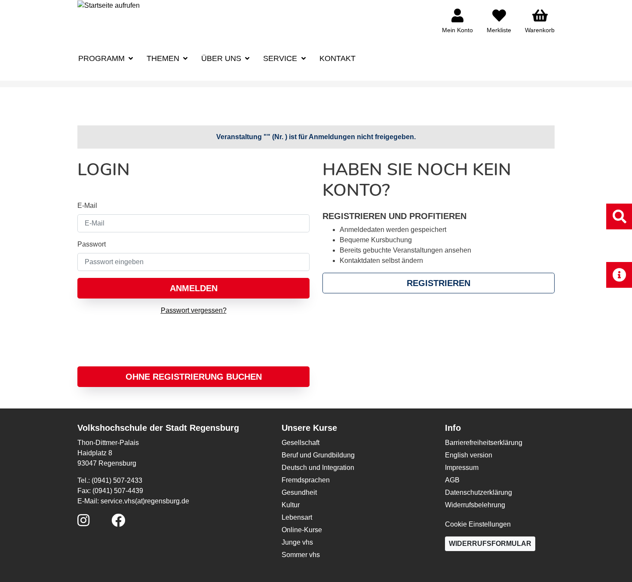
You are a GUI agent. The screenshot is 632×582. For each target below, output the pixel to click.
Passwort (91, 244)
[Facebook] (118, 523)
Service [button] (281, 58)
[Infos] (619, 274)
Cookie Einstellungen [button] (478, 524)
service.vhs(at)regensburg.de (145, 501)
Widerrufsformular (490, 543)
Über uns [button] (222, 58)
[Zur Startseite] (108, 5)
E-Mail (87, 205)
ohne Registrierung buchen (194, 376)
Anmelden (194, 288)
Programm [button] (102, 58)
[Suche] (619, 216)
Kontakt (337, 58)
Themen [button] (164, 58)
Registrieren (438, 283)
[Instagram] (83, 523)
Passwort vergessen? (194, 310)
